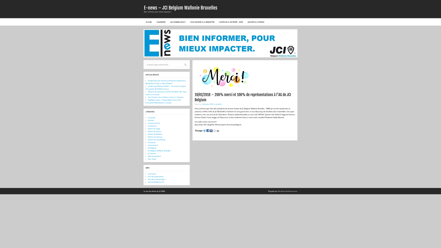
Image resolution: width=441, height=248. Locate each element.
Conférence (152, 126)
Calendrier (161, 22)
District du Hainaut (155, 137)
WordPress (282, 191)
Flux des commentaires (156, 179)
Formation (152, 142)
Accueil (149, 22)
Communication (154, 123)
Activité (151, 120)
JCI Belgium (152, 148)
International (153, 145)
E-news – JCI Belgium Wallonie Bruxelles (180, 8)
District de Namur (154, 131)
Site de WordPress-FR (156, 182)
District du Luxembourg (156, 139)
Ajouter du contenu (256, 22)
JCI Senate (152, 153)
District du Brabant (155, 134)
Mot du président (154, 156)
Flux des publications (155, 176)
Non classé (152, 159)
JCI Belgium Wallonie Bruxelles (159, 150)
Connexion (152, 174)
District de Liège (154, 128)
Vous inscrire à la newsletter (202, 22)
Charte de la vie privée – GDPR (231, 22)
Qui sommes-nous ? (178, 22)
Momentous (292, 191)
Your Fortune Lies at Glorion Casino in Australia (165, 97)
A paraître (151, 117)
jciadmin (219, 104)
